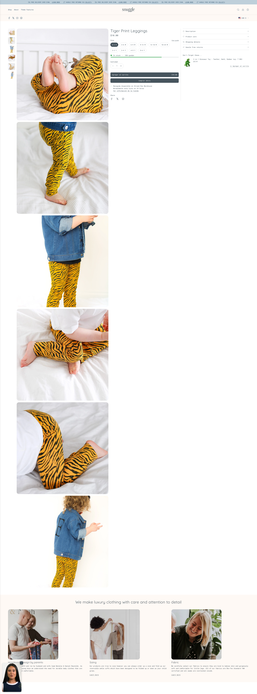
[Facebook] (9, 18)
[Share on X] (117, 99)
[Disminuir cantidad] (113, 65)
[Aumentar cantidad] (121, 65)
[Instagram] (17, 18)
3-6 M (123, 45)
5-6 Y (142, 50)
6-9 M (133, 45)
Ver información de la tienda (126, 91)
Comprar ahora (144, 81)
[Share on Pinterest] (123, 99)
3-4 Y (123, 50)
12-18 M (153, 45)
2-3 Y (114, 50)
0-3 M (114, 45)
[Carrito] (243, 9)
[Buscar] (238, 9)
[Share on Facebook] (111, 99)
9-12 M (142, 45)
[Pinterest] (21, 18)
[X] (13, 18)
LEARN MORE (56, 2)
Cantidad (114, 62)
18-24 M (164, 45)
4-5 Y (133, 50)
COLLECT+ (88, 2)
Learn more (94, 675)
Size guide (175, 40)
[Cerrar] (21, 663)
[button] (11, 677)
